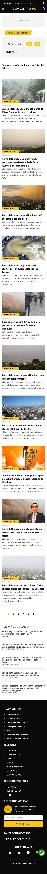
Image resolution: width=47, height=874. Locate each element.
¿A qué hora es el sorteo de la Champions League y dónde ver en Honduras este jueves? (21, 659)
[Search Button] (29, 44)
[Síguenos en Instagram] (37, 851)
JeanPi (5, 636)
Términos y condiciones (17, 734)
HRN (30, 3)
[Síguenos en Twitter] (10, 851)
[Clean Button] (37, 44)
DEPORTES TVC (20, 3)
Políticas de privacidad (17, 738)
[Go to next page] (38, 614)
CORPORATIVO (14, 774)
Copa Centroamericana (13, 649)
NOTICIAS (11, 758)
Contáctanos (13, 714)
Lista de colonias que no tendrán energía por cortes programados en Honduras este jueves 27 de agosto (23, 688)
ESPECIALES (12, 770)
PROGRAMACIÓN (15, 766)
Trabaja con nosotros (17, 726)
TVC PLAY (11, 750)
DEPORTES (12, 762)
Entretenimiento (10, 677)
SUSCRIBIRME (23, 824)
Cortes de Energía (10, 693)
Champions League (10, 664)
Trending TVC (10, 101)
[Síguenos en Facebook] (28, 851)
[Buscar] (44, 9)
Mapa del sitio (13, 718)
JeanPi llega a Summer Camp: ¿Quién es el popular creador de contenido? (22, 632)
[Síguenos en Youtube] (19, 851)
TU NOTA (7, 3)
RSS (8, 730)
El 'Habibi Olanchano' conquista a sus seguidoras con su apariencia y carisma (20, 674)
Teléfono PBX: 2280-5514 (18, 722)
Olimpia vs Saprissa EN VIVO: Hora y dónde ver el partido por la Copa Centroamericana (23, 645)
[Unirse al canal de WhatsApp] (41, 852)
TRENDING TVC (14, 754)
